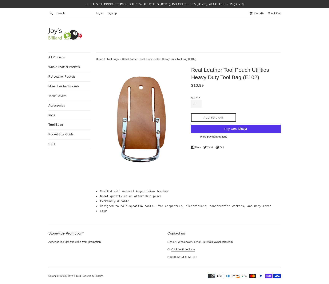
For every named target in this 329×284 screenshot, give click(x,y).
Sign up (112, 13)
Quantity (195, 97)
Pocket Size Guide (60, 134)
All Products (56, 57)
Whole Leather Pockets (64, 67)
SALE (52, 144)
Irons (51, 115)
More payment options (213, 136)
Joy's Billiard (74, 276)
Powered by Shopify (92, 276)
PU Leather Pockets (61, 76)
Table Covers (57, 96)
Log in (99, 13)
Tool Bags (55, 124)
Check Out (274, 13)
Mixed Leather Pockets (63, 86)
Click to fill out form (183, 249)
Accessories (56, 105)
